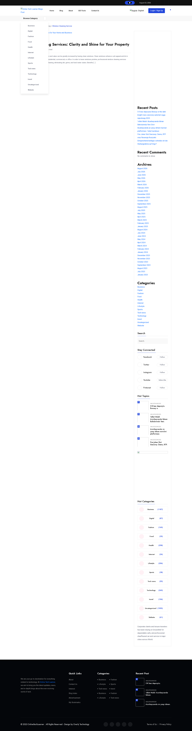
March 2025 (142, 220)
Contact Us (95, 11)
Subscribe (162, 380)
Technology (32, 74)
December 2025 (143, 194)
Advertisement (74, 698)
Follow (162, 357)
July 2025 (141, 210)
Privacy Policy (165, 724)
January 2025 (142, 226)
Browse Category (30, 18)
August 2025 (142, 207)
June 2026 (141, 175)
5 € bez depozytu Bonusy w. (157, 407)
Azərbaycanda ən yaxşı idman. (158, 704)
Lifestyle (31, 58)
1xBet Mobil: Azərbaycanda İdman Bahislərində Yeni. (158, 419)
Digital (30, 31)
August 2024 (142, 230)
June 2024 (141, 236)
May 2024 (141, 239)
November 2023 (143, 259)
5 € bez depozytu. (153, 683)
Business (31, 26)
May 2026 (141, 178)
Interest (72, 689)
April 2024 (141, 242)
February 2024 (143, 249)
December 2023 (143, 255)
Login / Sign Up (156, 11)
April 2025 (141, 217)
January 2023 (142, 275)
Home (52, 11)
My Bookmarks (74, 702)
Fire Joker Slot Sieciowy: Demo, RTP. (158, 443)
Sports (30, 63)
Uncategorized (33, 84)
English (141, 11)
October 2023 (142, 262)
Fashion (31, 36)
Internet (30, 52)
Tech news (31, 69)
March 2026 (142, 185)
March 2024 (142, 246)
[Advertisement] (152, 67)
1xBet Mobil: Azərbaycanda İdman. (157, 693)
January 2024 (142, 252)
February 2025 (143, 223)
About (71, 11)
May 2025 (141, 214)
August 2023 (142, 268)
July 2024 (141, 233)
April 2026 (141, 181)
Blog (61, 11)
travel (30, 79)
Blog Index (73, 693)
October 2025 (142, 201)
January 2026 (142, 191)
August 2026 (142, 168)
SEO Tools (82, 11)
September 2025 (144, 204)
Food (30, 42)
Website (31, 90)
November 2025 (143, 197)
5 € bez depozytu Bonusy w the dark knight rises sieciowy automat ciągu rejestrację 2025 (151, 115)
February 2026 (143, 188)
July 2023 (141, 271)
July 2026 (141, 172)
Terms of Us (152, 724)
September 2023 (144, 265)
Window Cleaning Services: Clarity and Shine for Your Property (75, 44)
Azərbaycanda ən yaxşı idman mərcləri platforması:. (158, 431)
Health (30, 47)
